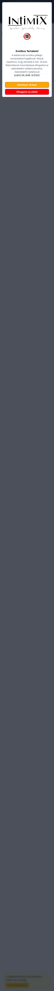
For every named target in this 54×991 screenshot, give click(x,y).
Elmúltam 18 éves (27, 84)
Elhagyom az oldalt (27, 91)
